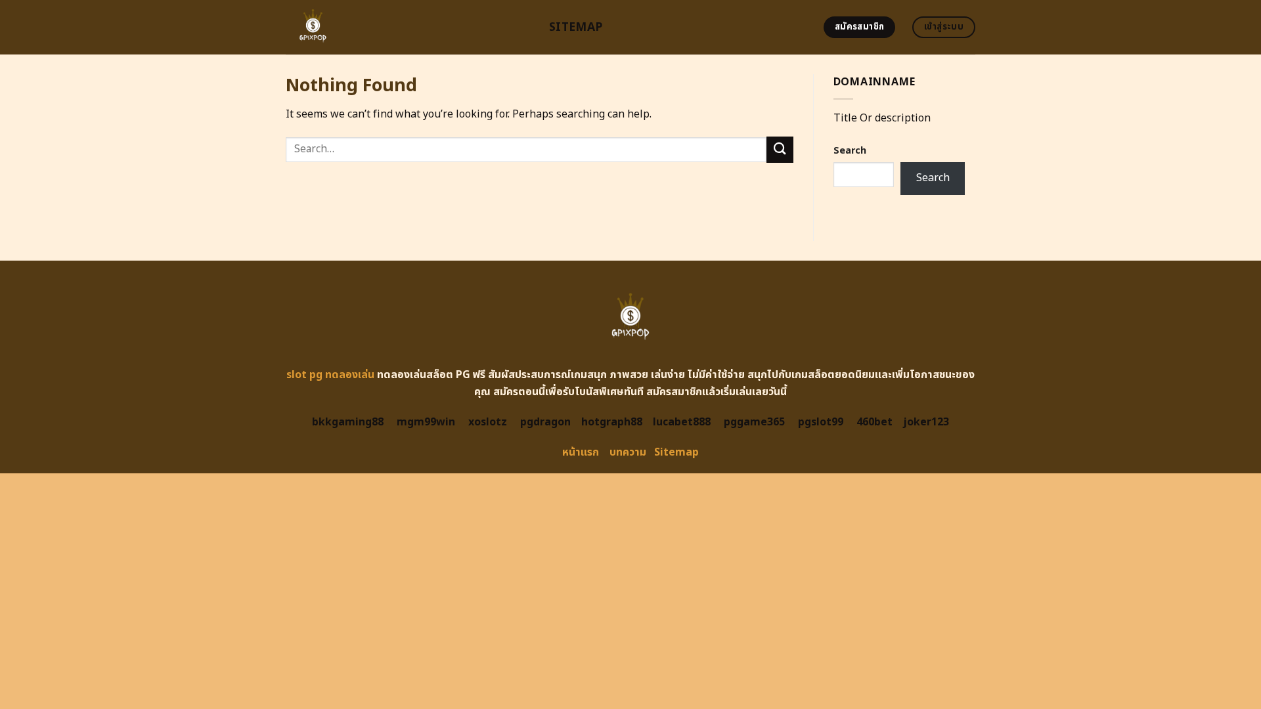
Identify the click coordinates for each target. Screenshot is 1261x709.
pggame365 (754, 422)
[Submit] (779, 149)
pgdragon (545, 422)
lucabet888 (682, 422)
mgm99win (426, 422)
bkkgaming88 (348, 422)
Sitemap (575, 27)
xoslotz (487, 422)
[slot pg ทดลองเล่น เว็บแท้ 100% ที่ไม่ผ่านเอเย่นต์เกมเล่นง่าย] (407, 27)
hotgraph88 (611, 422)
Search (849, 151)
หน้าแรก (580, 452)
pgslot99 (820, 422)
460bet (874, 422)
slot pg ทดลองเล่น (330, 375)
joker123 (926, 422)
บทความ (627, 452)
